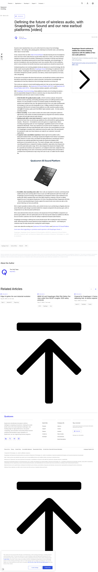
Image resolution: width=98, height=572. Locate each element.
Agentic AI (77, 304)
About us (59, 426)
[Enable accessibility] (3, 569)
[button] (52, 449)
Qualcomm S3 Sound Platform (60, 226)
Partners (44, 431)
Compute (89, 304)
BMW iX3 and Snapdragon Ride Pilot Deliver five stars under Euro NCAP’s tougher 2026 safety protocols (54, 298)
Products (44, 426)
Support (44, 428)
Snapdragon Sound (40, 69)
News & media (60, 434)
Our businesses (60, 436)
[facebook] (2, 55)
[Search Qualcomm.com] (82, 3)
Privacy (12, 449)
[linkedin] (2, 57)
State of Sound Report (37, 54)
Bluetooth (21, 245)
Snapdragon (45, 306)
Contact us (44, 434)
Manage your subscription (78, 435)
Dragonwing (16, 302)
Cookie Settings (34, 567)
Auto (51, 306)
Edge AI (2, 302)
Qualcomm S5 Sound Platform (41, 226)
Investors (59, 431)
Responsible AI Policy (37, 449)
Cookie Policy (18, 449)
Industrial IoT (9, 302)
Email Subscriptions (61, 439)
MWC (26, 245)
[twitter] (2, 59)
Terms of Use (7, 449)
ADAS (39, 306)
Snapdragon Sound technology (25, 91)
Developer (44, 436)
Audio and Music (14, 245)
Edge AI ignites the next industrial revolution (15, 296)
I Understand (47, 567)
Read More (12, 271)
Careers (59, 428)
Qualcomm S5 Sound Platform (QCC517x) (42, 86)
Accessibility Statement (27, 449)
